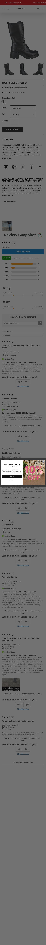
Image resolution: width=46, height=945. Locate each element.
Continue (12, 476)
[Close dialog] (43, 462)
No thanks (12, 479)
